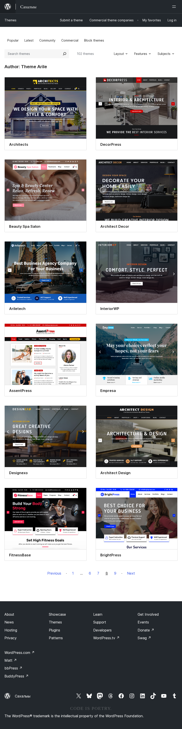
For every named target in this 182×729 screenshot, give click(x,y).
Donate (146, 630)
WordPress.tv (106, 638)
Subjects (164, 54)
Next (131, 573)
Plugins (54, 630)
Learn (97, 614)
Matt (10, 660)
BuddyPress (16, 676)
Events (143, 622)
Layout (119, 54)
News (9, 622)
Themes (10, 20)
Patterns (56, 638)
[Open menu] (175, 6)
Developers (102, 630)
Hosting (10, 630)
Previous (54, 573)
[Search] (64, 53)
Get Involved (148, 614)
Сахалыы (22, 696)
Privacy (10, 638)
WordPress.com (19, 652)
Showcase (57, 614)
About (9, 614)
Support (99, 622)
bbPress (13, 668)
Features (140, 54)
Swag (144, 638)
